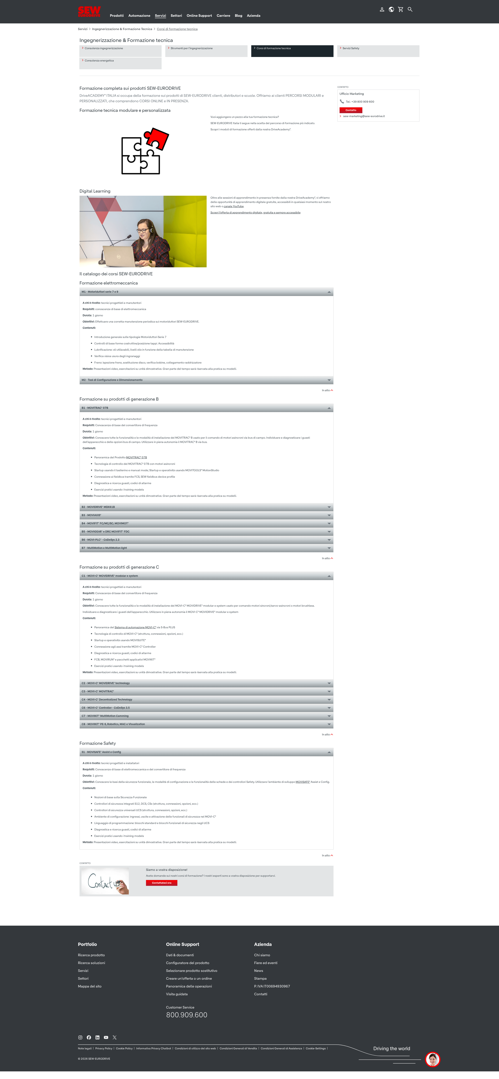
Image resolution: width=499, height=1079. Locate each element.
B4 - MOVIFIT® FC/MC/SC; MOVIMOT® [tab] (105, 523)
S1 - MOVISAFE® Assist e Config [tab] (101, 752)
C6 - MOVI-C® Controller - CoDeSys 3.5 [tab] (106, 708)
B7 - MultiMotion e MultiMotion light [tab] (104, 548)
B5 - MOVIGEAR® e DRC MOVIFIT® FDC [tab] (105, 531)
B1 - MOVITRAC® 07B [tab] (95, 408)
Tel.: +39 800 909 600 (360, 102)
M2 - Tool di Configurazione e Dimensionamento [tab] (112, 380)
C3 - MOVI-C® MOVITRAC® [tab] (98, 691)
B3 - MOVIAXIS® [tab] (91, 515)
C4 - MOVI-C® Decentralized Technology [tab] (107, 699)
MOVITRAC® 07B (136, 457)
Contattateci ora (161, 883)
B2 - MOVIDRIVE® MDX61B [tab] (98, 507)
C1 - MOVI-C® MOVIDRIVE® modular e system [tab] (110, 576)
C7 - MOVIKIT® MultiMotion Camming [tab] (105, 716)
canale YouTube (234, 206)
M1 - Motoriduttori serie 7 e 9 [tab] (100, 292)
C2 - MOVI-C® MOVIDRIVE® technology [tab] (106, 683)
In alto (326, 390)
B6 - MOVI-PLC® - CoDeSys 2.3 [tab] (100, 540)
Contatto (351, 110)
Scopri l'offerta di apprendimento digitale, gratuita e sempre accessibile (256, 212)
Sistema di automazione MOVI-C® (135, 627)
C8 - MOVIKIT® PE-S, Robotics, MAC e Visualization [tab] (113, 724)
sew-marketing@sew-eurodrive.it (364, 116)
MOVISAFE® (303, 782)
